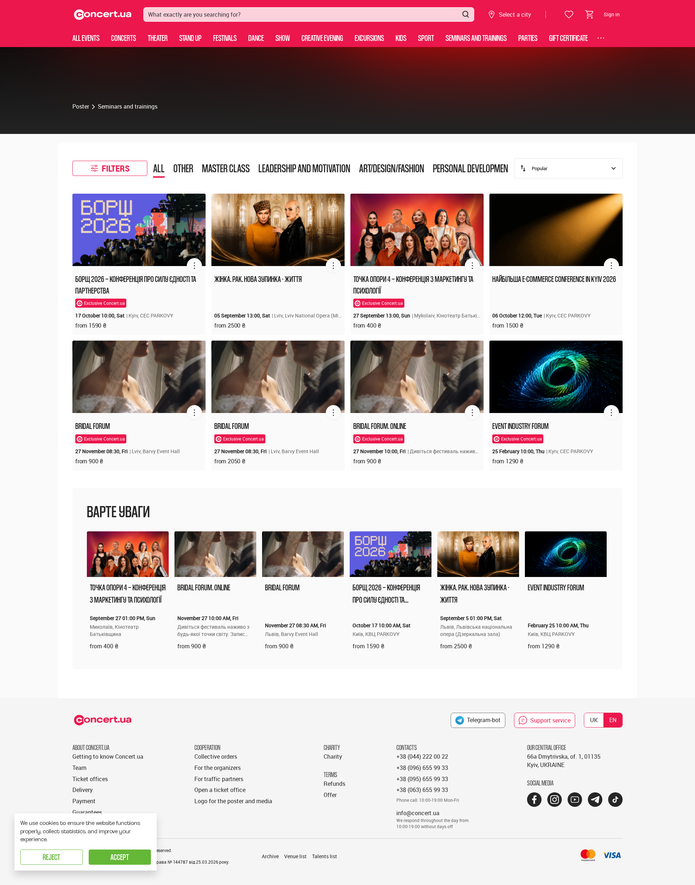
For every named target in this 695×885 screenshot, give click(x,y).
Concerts (123, 38)
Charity (333, 756)
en (612, 720)
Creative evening (322, 38)
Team (79, 768)
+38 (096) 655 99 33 (422, 768)
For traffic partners (218, 779)
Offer (330, 795)
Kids (401, 38)
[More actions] (194, 265)
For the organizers (217, 768)
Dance (256, 38)
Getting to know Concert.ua (107, 756)
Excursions (369, 38)
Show (282, 38)
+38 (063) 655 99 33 (422, 790)
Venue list (295, 856)
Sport (426, 38)
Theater (158, 38)
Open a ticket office (219, 790)
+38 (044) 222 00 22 (422, 756)
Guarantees (87, 812)
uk (594, 720)
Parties (528, 38)
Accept (119, 857)
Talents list (324, 856)
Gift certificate (568, 38)
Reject (51, 857)
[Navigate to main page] (102, 14)
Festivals (225, 38)
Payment (84, 801)
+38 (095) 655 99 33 (422, 779)
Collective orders (215, 756)
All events (86, 38)
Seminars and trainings (476, 38)
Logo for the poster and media (233, 801)
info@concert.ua (417, 813)
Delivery (82, 790)
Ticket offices (90, 779)
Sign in (612, 14)
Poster (80, 106)
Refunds (334, 784)
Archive (270, 856)
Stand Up (190, 38)
